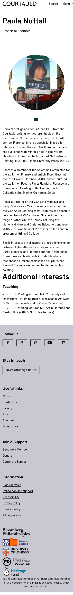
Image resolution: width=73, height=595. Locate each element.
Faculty (7, 408)
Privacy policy (11, 503)
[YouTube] (49, 343)
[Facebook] (8, 343)
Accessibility (11, 497)
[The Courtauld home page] (19, 4)
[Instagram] (35, 343)
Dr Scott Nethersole (16, 303)
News (6, 396)
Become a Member (15, 449)
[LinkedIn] (63, 343)
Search (53, 4)
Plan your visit (12, 485)
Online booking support (18, 491)
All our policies (12, 515)
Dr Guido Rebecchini (48, 303)
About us (8, 420)
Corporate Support (15, 461)
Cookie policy (11, 509)
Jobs (6, 414)
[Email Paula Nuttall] (36, 119)
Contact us (10, 402)
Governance (10, 426)
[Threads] (21, 343)
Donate (7, 455)
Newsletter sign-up (18, 370)
